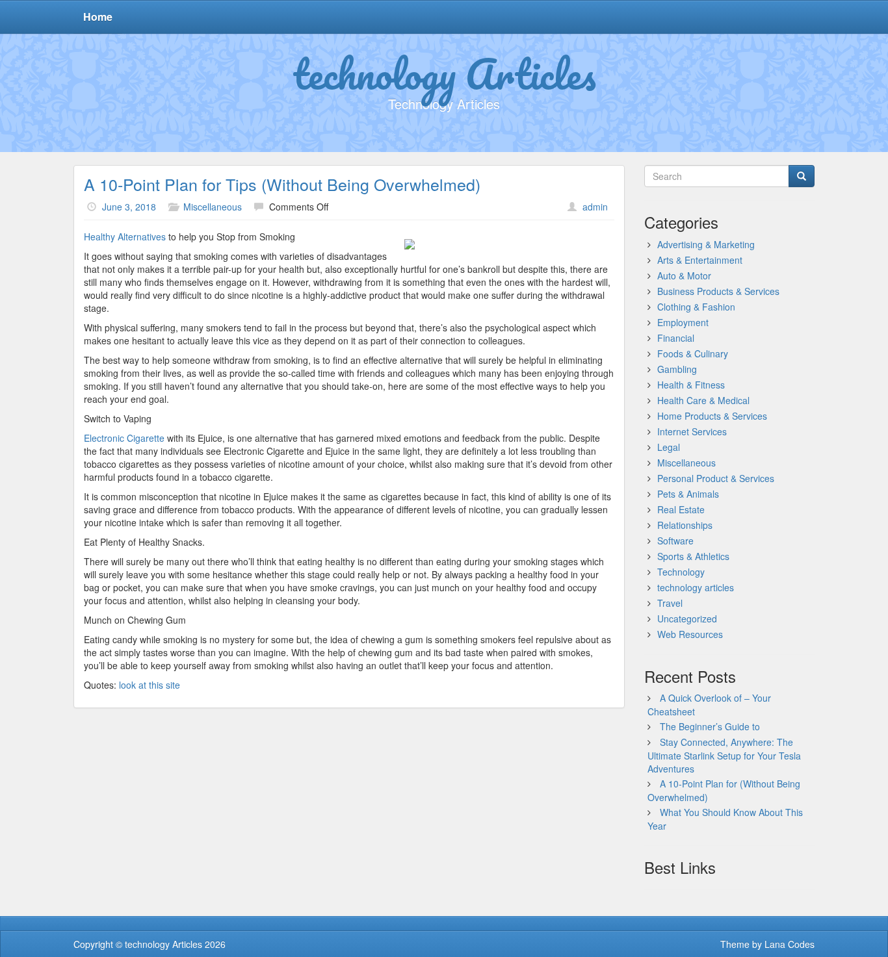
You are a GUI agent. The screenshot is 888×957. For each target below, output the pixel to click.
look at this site (149, 684)
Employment (683, 322)
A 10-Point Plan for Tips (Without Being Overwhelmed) (282, 184)
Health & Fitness (691, 384)
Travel (670, 602)
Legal (668, 446)
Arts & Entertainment (699, 259)
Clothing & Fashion (696, 306)
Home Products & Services (712, 415)
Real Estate (681, 509)
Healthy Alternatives (125, 236)
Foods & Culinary (692, 353)
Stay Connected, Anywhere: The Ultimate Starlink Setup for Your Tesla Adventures (724, 755)
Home (97, 16)
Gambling (677, 369)
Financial (675, 337)
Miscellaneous (212, 206)
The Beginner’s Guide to (710, 726)
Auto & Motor (684, 275)
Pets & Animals (688, 493)
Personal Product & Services (715, 478)
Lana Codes (789, 944)
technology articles (695, 587)
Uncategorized (687, 618)
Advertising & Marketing (706, 244)
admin (595, 206)
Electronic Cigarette (124, 437)
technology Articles (444, 73)
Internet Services (692, 431)
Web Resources (690, 634)
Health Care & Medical (703, 400)
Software (675, 540)
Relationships (684, 524)
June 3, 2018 (129, 206)
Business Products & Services (718, 291)
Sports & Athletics (693, 556)
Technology (681, 571)
